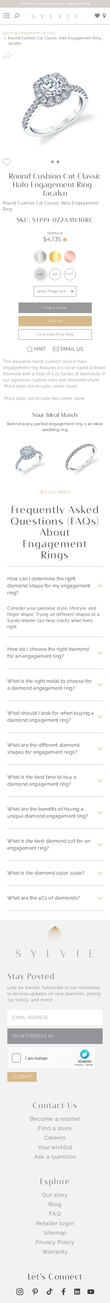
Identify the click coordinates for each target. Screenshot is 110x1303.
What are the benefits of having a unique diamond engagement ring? (47, 812)
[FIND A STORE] (104, 15)
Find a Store (55, 307)
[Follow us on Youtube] (90, 1291)
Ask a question (55, 1156)
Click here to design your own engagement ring (55, 3)
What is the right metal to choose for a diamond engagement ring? (49, 684)
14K (40, 274)
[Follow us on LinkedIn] (77, 1291)
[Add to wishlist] (97, 15)
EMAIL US (71, 349)
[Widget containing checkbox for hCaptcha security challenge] (51, 1058)
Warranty (55, 1251)
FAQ (55, 1213)
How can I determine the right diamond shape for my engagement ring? (48, 586)
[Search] (17, 15)
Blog (55, 1204)
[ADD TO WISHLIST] (7, 161)
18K (55, 274)
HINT (40, 349)
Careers (55, 1137)
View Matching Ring (55, 334)
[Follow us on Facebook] (63, 1291)
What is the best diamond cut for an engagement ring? (48, 844)
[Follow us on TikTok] (49, 1291)
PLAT (69, 274)
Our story (55, 1195)
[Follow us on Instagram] (20, 1292)
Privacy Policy (55, 1242)
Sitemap (55, 1232)
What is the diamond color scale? (46, 873)
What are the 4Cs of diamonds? (43, 898)
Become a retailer (55, 1119)
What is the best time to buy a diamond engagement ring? (41, 780)
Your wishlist (55, 1147)
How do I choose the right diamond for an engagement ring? (48, 652)
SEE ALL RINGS (55, 492)
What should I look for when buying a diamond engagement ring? (50, 716)
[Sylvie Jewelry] (55, 16)
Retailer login (55, 1223)
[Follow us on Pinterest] (35, 1292)
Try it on (55, 321)
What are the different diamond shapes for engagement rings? (43, 748)
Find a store (55, 1128)
